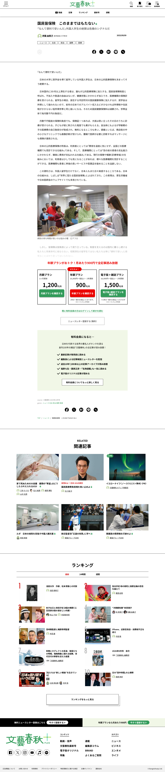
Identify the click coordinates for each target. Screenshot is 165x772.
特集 (62, 755)
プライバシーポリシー (49, 768)
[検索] (131, 3)
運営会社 (99, 768)
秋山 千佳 (53, 615)
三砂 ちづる (24, 491)
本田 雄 (52, 634)
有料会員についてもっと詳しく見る (82, 382)
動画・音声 (66, 741)
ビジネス (116, 746)
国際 (71, 42)
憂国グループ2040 (72, 538)
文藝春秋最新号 (68, 746)
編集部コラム (92, 746)
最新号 (97, 12)
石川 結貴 (36, 491)
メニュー (6, 6)
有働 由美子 (131, 612)
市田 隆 (118, 636)
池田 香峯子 (54, 591)
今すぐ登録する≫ (57, 722)
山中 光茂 (23, 494)
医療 (80, 42)
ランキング (83, 12)
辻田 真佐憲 (54, 683)
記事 (70, 12)
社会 (54, 42)
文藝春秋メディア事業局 (119, 488)
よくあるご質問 (93, 755)
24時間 (82, 574)
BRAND (89, 750)
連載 (108, 12)
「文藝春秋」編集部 (56, 661)
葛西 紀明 (119, 593)
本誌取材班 (65, 615)
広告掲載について (9, 768)
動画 (60, 12)
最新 (67, 574)
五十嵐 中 (68, 491)
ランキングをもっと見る (82, 699)
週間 (98, 574)
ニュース (43, 42)
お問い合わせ (23, 768)
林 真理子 (119, 612)
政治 (62, 42)
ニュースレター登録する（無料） (82, 321)
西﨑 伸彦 (119, 677)
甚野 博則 (48, 491)
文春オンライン (86, 768)
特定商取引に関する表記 (68, 768)
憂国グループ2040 (116, 538)
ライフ (115, 755)
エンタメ (116, 750)
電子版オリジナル (69, 750)
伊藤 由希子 (47, 35)
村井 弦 (65, 683)
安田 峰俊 (23, 538)
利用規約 (35, 768)
